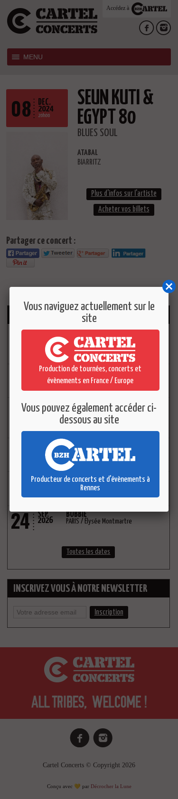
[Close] (168, 286)
